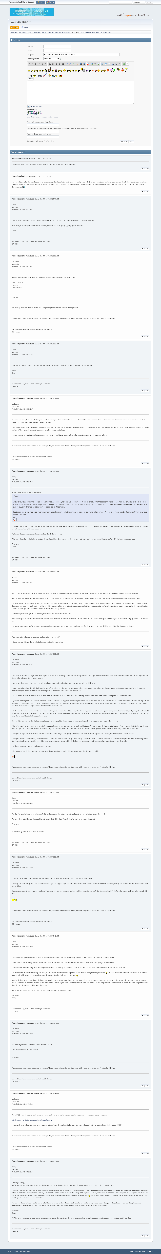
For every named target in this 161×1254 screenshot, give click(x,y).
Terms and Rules (140, 1251)
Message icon (33, 58)
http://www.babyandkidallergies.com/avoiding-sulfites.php (32, 1120)
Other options (36, 106)
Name (30, 46)
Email (30, 50)
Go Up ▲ (150, 1251)
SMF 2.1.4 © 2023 (13, 1251)
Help (131, 1251)
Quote (146, 169)
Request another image (50, 117)
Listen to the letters (33, 117)
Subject (31, 54)
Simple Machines (25, 1251)
